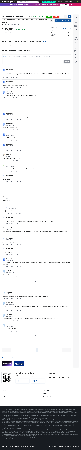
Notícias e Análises (20, 41)
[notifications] (75, 1)
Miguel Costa (9, 258)
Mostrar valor (66, 28)
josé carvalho (9, 69)
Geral (4, 41)
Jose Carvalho (9, 165)
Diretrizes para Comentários (8, 65)
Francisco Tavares (10, 154)
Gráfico (10, 41)
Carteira (5, 396)
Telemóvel (5, 393)
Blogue (4, 390)
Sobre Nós (46, 390)
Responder (6, 77)
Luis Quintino (9, 270)
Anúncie (45, 393)
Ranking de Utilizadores (26, 45)
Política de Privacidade (64, 446)
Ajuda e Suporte (47, 396)
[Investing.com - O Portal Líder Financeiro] (8, 1)
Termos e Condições (51, 446)
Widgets (5, 400)
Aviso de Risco (75, 446)
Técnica (38, 41)
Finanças (31, 41)
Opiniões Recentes (14, 45)
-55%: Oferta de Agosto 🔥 (49, 1)
